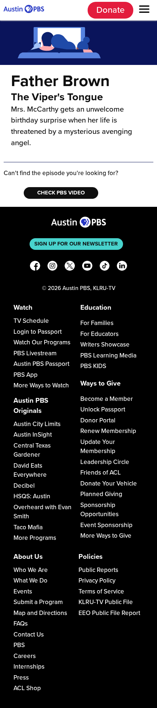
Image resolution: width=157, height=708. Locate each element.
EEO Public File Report (109, 613)
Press (21, 677)
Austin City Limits (37, 424)
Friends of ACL (100, 472)
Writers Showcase (105, 344)
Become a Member (106, 399)
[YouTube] (87, 267)
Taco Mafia (28, 527)
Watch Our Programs (42, 342)
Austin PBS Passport (41, 364)
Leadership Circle (104, 462)
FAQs (21, 623)
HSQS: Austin (32, 496)
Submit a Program (38, 602)
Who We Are (31, 570)
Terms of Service (101, 591)
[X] (69, 267)
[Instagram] (52, 267)
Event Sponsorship (106, 525)
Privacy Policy (96, 580)
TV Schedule (31, 321)
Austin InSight (33, 434)
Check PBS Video (61, 192)
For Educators (99, 334)
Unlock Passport (102, 409)
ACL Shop (27, 688)
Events (23, 591)
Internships (29, 666)
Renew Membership (108, 431)
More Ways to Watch (41, 385)
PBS (19, 645)
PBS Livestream (35, 353)
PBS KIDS (93, 366)
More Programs (35, 538)
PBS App (26, 375)
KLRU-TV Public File (105, 602)
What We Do (30, 580)
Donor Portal (97, 420)
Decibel (24, 486)
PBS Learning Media (108, 355)
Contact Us (29, 634)
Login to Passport (38, 332)
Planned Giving (101, 494)
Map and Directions (40, 613)
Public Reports (98, 570)
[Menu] (144, 10)
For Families (97, 323)
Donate (110, 10)
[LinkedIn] (122, 267)
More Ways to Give (105, 535)
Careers (25, 656)
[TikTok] (105, 267)
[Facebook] (35, 267)
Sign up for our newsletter (76, 243)
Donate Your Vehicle (108, 483)
